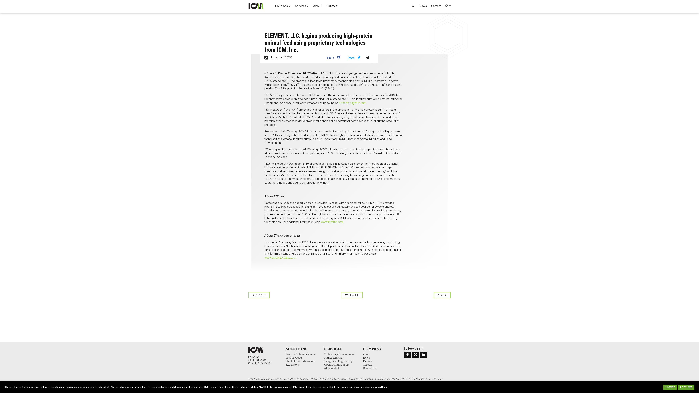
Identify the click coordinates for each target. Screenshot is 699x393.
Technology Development (339, 354)
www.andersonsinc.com (280, 257)
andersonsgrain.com (352, 103)
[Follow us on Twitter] (415, 355)
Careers (436, 6)
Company (372, 349)
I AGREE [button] (670, 387)
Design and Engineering (338, 361)
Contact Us (369, 368)
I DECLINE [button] (686, 387)
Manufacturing (333, 357)
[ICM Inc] (257, 6)
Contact (332, 6)
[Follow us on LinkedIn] (423, 355)
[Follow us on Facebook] (407, 355)
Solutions (281, 6)
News (423, 6)
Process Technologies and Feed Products (301, 356)
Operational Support (336, 364)
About (317, 6)
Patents (367, 361)
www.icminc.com (332, 222)
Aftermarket (331, 368)
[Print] (367, 57)
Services (300, 6)
